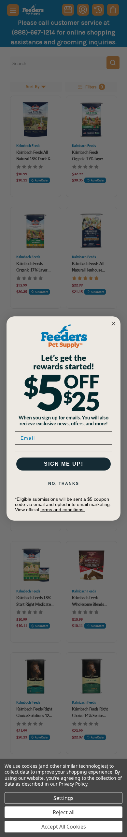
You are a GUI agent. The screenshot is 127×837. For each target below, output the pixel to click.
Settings (63, 798)
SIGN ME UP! (63, 464)
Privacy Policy (73, 784)
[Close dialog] (113, 323)
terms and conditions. (62, 509)
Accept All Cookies (63, 826)
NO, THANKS (63, 483)
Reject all (64, 812)
